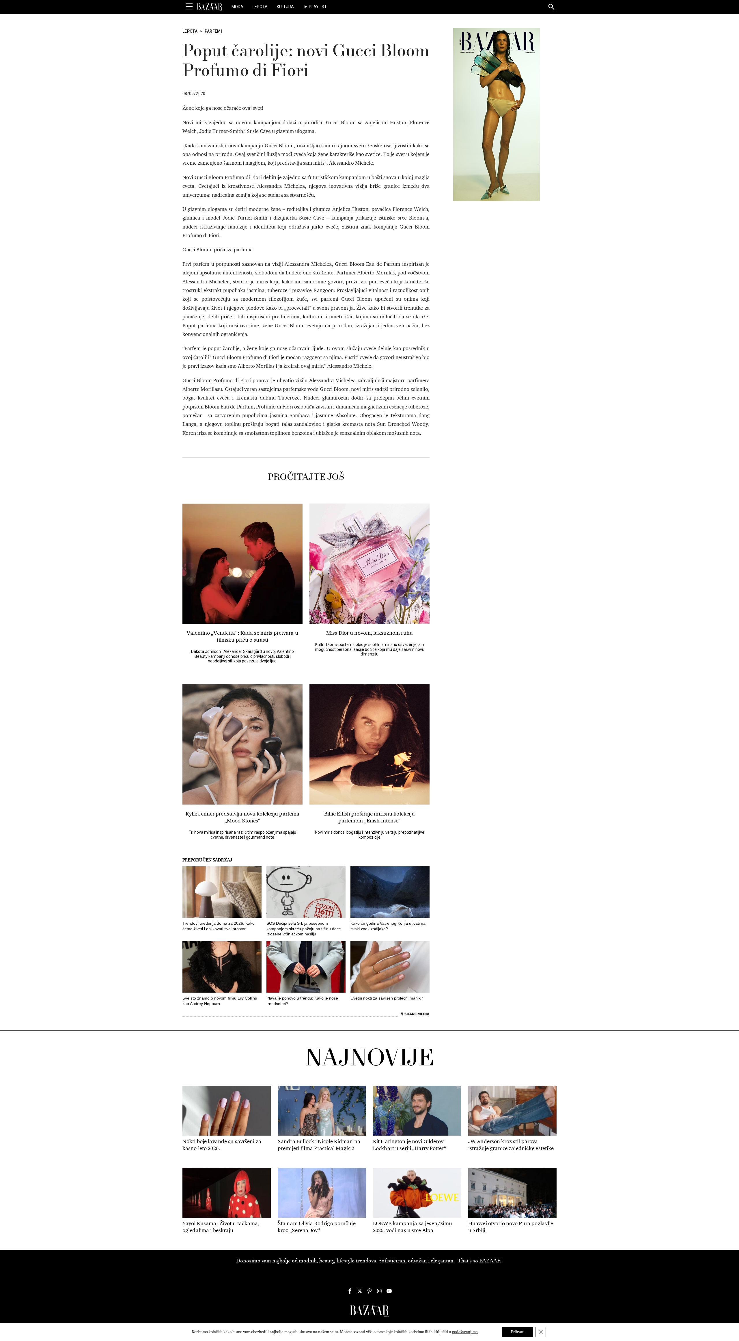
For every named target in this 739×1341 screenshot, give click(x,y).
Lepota (260, 6)
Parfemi (213, 31)
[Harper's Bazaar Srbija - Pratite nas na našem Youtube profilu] (389, 1291)
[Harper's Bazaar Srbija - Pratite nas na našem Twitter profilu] (360, 1291)
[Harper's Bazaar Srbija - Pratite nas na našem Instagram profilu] (379, 1291)
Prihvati (518, 1331)
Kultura (285, 6)
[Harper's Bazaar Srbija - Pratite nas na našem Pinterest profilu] (369, 1291)
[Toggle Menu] (189, 6)
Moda (237, 6)
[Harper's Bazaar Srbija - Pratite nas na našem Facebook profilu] (350, 1291)
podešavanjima (465, 1331)
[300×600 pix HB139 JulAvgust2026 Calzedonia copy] (496, 114)
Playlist (318, 6)
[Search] (551, 7)
